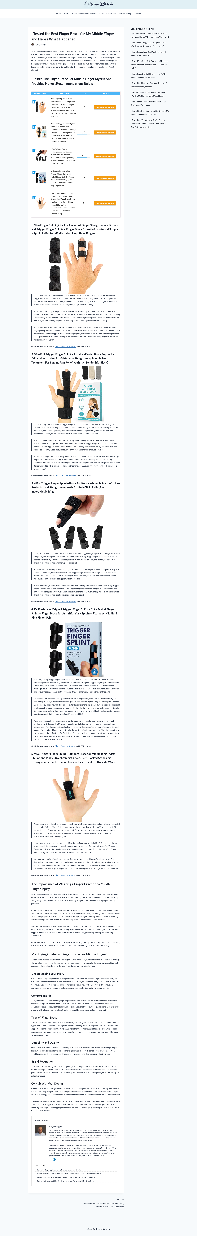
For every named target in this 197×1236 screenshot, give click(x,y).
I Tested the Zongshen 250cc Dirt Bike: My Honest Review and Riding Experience (65, 1181)
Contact (137, 13)
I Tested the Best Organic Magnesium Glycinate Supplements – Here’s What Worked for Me (69, 1173)
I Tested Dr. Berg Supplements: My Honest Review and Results (58, 1170)
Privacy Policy (125, 13)
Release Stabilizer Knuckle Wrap (95, 762)
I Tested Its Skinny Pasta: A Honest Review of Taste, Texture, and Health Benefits (65, 1177)
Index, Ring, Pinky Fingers (80, 233)
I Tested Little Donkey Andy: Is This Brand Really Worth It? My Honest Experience (103, 1203)
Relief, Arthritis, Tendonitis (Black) (86, 362)
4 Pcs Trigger (42, 483)
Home (58, 13)
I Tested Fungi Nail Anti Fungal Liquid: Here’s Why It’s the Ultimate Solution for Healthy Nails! (149, 64)
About (66, 13)
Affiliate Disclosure (108, 13)
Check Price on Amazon (105, 107)
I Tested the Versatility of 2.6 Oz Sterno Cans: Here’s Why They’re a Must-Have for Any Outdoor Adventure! (149, 123)
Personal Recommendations (84, 13)
